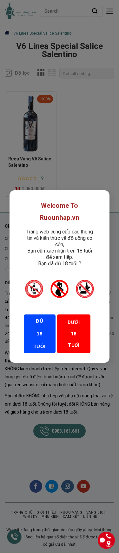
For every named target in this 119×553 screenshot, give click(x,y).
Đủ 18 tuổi (40, 333)
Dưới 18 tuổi (74, 334)
